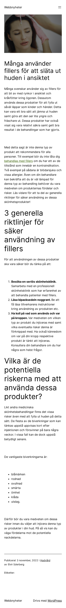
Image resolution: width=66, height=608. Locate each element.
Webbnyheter (13, 7)
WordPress (55, 600)
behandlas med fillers (18, 161)
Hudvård (45, 560)
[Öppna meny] (60, 7)
